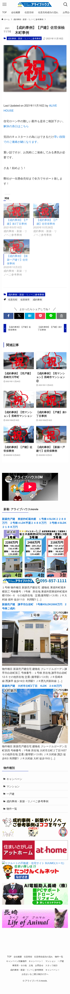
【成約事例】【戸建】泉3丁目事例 (17, 221)
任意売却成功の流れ (43, 956)
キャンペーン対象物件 (16, 960)
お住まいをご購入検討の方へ (35, 973)
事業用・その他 (19, 965)
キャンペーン (14, 779)
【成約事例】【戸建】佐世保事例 (47, 221)
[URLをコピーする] (61, 316)
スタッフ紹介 (51, 965)
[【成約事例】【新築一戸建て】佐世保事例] (16, 246)
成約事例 (37, 299)
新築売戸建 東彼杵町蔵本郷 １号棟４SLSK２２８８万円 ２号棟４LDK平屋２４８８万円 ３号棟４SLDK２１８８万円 (34, 523)
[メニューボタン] (4, 4)
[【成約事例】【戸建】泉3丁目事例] (16, 210)
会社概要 (18, 956)
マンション (13, 786)
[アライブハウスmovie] (35, 4)
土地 (31, 965)
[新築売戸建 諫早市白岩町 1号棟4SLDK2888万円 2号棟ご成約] (35, 665)
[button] (8, 316)
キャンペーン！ (36, 960)
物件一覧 (12, 808)
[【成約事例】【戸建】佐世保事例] (46, 210)
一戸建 (10, 794)
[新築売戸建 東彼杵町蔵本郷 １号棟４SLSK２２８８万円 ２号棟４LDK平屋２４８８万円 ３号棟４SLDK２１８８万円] (35, 583)
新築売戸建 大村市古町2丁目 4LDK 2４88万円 (32, 685)
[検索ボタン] (65, 4)
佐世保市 (25, 299)
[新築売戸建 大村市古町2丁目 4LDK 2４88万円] (35, 742)
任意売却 (12, 299)
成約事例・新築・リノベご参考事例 (24, 38)
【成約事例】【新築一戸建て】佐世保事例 (17, 259)
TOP (9, 956)
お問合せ (39, 965)
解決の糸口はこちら (16, 126)
